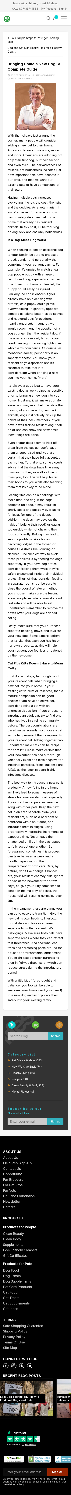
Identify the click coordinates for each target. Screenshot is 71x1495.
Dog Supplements (17, 1281)
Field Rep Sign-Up (17, 1163)
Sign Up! (57, 1471)
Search (55, 1036)
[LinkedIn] (30, 1366)
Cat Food (10, 1292)
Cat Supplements (16, 1303)
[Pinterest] (22, 1366)
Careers (9, 1207)
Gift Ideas (10, 1309)
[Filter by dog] (12, 1025)
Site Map (10, 1348)
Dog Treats (12, 1276)
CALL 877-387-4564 (25, 8)
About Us (10, 1158)
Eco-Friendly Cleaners (20, 1250)
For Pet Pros (13, 1185)
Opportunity (12, 1174)
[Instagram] (14, 1366)
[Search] (48, 18)
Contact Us (12, 1169)
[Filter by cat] (35, 1025)
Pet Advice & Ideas (21, 78)
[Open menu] (65, 18)
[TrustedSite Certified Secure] (13, 1459)
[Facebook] (6, 1366)
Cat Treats (11, 1298)
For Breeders (13, 1180)
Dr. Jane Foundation (19, 1196)
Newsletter (11, 1201)
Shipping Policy (15, 1331)
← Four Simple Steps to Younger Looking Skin (33, 39)
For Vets (9, 1190)
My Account (48, 8)
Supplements (13, 1245)
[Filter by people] (59, 1025)
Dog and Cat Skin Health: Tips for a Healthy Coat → (35, 49)
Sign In (63, 8)
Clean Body (12, 1239)
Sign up (55, 1121)
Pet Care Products (17, 1287)
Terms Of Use (14, 1342)
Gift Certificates (15, 1256)
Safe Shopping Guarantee (23, 1326)
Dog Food (11, 1270)
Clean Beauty (13, 1234)
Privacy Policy (14, 1337)
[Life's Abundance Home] (9, 19)
